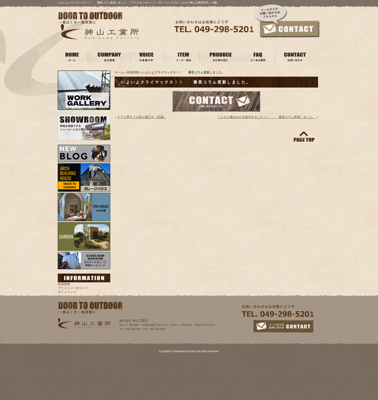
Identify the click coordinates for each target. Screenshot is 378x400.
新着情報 (133, 72)
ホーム (119, 72)
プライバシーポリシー (73, 288)
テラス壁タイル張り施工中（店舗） (141, 117)
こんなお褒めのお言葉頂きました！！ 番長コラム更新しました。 (266, 117)
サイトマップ (67, 292)
